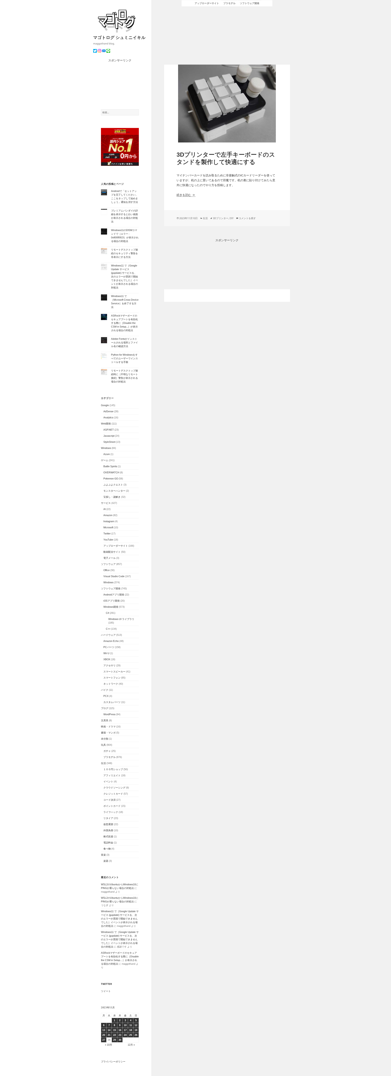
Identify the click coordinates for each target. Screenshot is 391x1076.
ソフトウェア (108, 564)
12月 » (131, 1044)
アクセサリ (109, 665)
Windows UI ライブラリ (121, 619)
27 (103, 1040)
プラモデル (109, 757)
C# (107, 613)
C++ (108, 629)
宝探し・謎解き (112, 497)
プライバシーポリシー (113, 1061)
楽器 (105, 861)
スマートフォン (112, 677)
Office (106, 570)
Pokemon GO (110, 478)
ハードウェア (108, 635)
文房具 (104, 720)
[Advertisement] (120, 86)
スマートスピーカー (114, 671)
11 (130, 1025)
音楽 (103, 855)
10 (125, 1025)
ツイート (106, 991)
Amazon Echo (111, 641)
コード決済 (109, 800)
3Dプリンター (220, 218)
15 (114, 1030)
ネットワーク (110, 684)
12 (136, 1025)
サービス (106, 503)
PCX (106, 696)
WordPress (109, 714)
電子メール (109, 558)
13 (103, 1030)
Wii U (106, 653)
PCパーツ (108, 647)
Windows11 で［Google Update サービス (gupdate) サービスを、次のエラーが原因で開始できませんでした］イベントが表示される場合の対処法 (124, 276)
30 (120, 1040)
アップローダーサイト (115, 545)
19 (136, 1030)
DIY (232, 218)
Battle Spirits (110, 466)
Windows (106, 448)
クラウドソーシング (114, 787)
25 (130, 1035)
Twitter (107, 533)
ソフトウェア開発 (111, 588)
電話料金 (108, 842)
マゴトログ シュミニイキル (119, 37)
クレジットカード (113, 793)
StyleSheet (109, 442)
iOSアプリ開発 (111, 600)
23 (120, 1035)
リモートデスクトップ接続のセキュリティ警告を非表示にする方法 (124, 253)
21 (109, 1035)
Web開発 (106, 423)
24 (125, 1035)
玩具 (103, 745)
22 (114, 1035)
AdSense (108, 411)
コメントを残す (247, 218)
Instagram (108, 521)
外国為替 (108, 830)
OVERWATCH (111, 472)
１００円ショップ (113, 769)
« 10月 (108, 1044)
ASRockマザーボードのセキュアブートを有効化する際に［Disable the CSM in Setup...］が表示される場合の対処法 (124, 323)
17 (125, 1030)
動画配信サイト (112, 552)
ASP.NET (108, 429)
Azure (106, 454)
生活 (103, 763)
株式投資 (108, 836)
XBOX (106, 659)
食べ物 (107, 848)
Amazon (107, 515)
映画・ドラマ (108, 726)
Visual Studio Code (113, 576)
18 (130, 1030)
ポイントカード (112, 806)
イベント (108, 781)
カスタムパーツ (112, 702)
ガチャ (107, 751)
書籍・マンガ (108, 732)
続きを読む (186, 195)
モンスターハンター (114, 491)
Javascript (108, 436)
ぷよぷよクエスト (113, 484)
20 (103, 1035)
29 (114, 1040)
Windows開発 (110, 607)
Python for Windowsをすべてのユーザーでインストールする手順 (124, 358)
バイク (104, 690)
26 (136, 1035)
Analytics (108, 417)
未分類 (104, 738)
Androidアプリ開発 (113, 594)
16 (120, 1030)
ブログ (104, 708)
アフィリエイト (112, 775)
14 (109, 1030)
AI (104, 509)
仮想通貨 (108, 824)
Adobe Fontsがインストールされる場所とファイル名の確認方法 (124, 343)
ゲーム (104, 460)
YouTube (108, 539)
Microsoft (108, 527)
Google (105, 405)
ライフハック (110, 812)
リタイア (108, 818)
